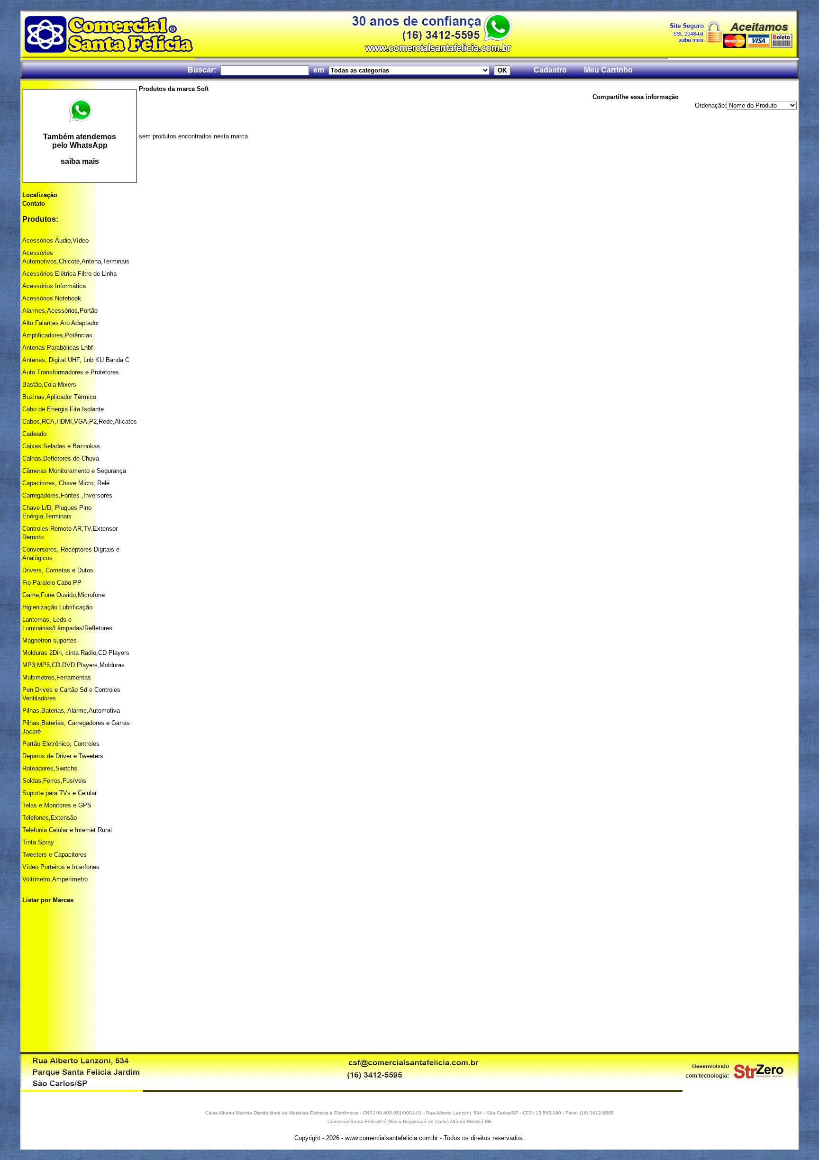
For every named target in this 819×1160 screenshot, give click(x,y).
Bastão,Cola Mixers (49, 384)
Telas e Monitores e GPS (56, 805)
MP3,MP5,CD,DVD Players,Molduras (73, 665)
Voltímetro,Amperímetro (55, 879)
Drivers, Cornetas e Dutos (57, 570)
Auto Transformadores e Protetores (70, 372)
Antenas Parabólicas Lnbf (57, 347)
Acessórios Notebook (51, 298)
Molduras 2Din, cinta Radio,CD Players (75, 652)
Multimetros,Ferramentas (56, 677)
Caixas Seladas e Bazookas (61, 446)
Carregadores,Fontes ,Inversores (67, 495)
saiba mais (80, 161)
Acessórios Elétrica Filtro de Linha (69, 273)
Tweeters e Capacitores (54, 854)
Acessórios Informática (54, 286)
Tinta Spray (38, 842)
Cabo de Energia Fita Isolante (63, 409)
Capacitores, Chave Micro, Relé (65, 483)
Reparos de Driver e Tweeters (62, 756)
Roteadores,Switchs (49, 768)
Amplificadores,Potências (57, 335)
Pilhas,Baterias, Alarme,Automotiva (71, 710)
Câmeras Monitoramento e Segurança (74, 470)
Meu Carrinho (608, 70)
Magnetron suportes (49, 640)
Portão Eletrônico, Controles (61, 743)
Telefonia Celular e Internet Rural (67, 830)
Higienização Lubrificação (57, 607)
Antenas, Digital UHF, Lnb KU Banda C (75, 359)
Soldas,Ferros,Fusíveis (54, 780)
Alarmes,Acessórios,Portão (60, 310)
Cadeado (34, 433)
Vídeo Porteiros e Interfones (61, 866)
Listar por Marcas (47, 900)
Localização (39, 195)
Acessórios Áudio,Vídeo (55, 240)
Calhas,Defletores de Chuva (60, 458)
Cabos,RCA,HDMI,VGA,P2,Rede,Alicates (79, 421)
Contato (33, 203)
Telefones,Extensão (49, 817)
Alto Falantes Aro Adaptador (60, 322)
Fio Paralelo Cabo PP (52, 582)
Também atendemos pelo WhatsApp (79, 141)
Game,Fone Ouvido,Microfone (63, 594)
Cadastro (550, 70)
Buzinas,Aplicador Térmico (59, 396)
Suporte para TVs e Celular (59, 793)
